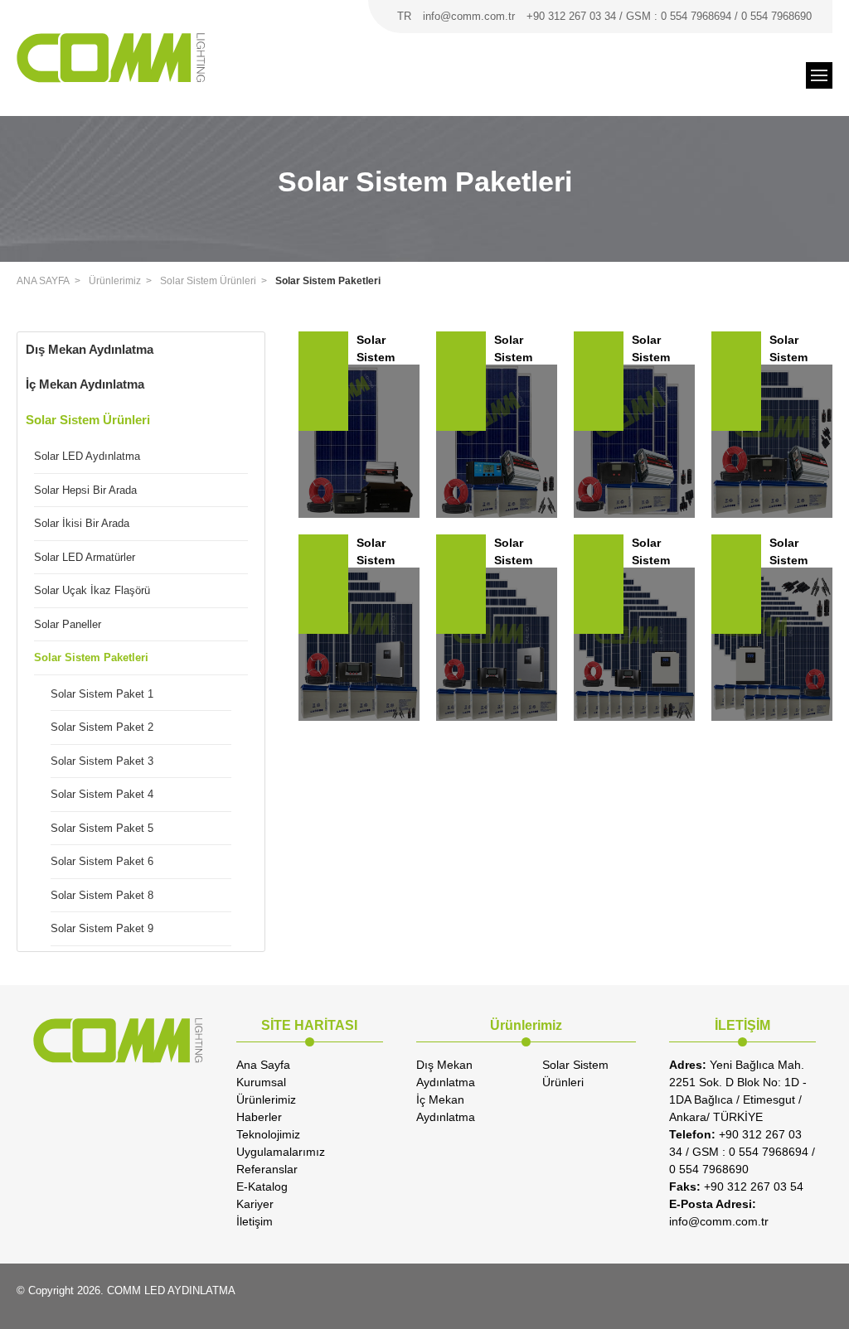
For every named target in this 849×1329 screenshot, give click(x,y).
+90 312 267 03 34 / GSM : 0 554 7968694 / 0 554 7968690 (669, 16)
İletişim (254, 1221)
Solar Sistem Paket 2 (102, 727)
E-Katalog (262, 1186)
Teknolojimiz (268, 1134)
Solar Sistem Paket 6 (102, 861)
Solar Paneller (67, 624)
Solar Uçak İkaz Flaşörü (92, 590)
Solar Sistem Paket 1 (102, 694)
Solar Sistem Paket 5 (102, 828)
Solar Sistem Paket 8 (102, 895)
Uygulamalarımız (280, 1151)
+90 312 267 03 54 (736, 1186)
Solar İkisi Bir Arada (81, 523)
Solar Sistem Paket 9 (102, 928)
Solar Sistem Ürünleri (208, 281)
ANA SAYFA (43, 281)
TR (404, 16)
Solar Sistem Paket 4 (102, 794)
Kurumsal (261, 1082)
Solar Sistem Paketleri (328, 281)
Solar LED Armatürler (84, 557)
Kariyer (255, 1204)
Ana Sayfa (263, 1064)
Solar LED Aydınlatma (87, 456)
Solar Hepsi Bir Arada (85, 490)
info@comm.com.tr (469, 16)
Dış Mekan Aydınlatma (89, 349)
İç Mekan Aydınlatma (85, 384)
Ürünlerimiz (115, 281)
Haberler (259, 1117)
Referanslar (267, 1169)
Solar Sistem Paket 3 (102, 761)
